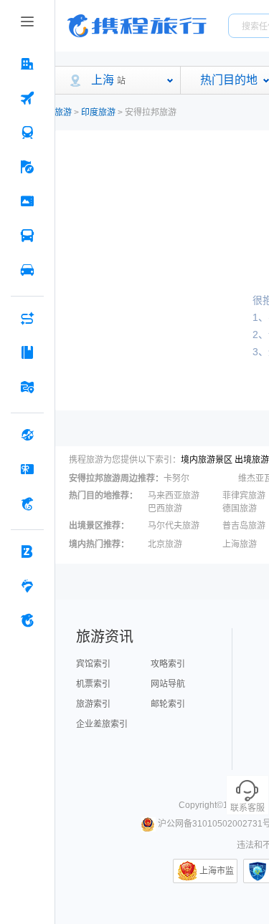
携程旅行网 (137, 25)
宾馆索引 (93, 664)
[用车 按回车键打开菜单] (27, 270)
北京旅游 (165, 544)
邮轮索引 (168, 704)
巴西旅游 (165, 509)
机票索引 (93, 684)
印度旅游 (98, 112)
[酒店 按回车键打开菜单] (27, 64)
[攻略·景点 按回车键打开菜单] (27, 352)
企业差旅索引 (102, 724)
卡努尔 (176, 478)
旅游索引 (93, 704)
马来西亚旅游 (173, 496)
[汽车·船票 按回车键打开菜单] (27, 236)
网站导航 (168, 684)
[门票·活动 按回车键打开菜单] (27, 201)
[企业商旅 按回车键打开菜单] (27, 551)
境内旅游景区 (206, 460)
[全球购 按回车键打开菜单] (27, 435)
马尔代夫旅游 (173, 526)
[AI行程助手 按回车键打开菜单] (27, 318)
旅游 (63, 112)
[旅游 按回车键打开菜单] (27, 167)
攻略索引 (168, 664)
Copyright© (201, 805)
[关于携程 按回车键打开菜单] (27, 620)
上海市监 (216, 871)
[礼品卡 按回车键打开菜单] (27, 469)
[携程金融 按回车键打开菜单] (27, 504)
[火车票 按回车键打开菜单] (27, 132)
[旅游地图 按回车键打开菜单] (27, 387)
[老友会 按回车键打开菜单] (27, 586)
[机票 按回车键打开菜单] (27, 98)
